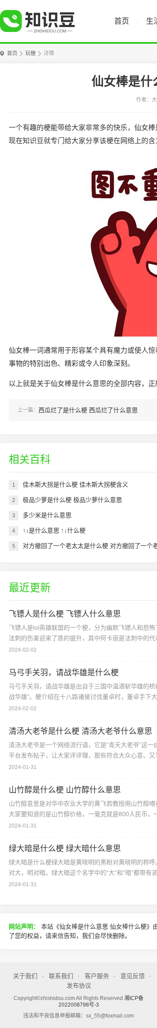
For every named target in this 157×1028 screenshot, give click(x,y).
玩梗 (30, 53)
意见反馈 (132, 975)
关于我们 (25, 975)
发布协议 (79, 985)
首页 (121, 21)
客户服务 (97, 975)
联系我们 (61, 975)
